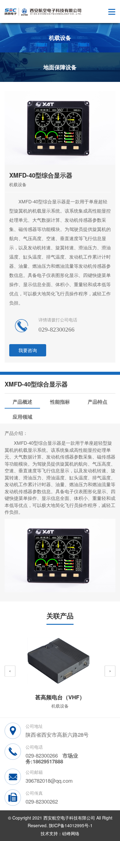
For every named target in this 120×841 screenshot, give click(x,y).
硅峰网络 (70, 833)
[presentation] (10, 671)
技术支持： (51, 833)
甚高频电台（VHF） (60, 697)
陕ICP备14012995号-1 (71, 825)
